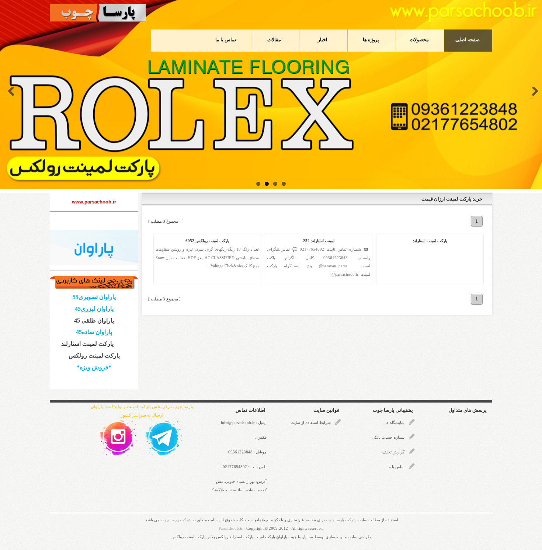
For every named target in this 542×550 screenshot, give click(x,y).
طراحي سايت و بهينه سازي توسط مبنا (339, 537)
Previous (11, 97)
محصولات (419, 39)
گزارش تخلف (393, 452)
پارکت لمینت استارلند (430, 241)
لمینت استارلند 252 (318, 241)
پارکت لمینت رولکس (94, 355)
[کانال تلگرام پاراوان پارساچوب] (163, 437)
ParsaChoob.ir (231, 528)
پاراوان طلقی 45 (94, 320)
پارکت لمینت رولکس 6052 (207, 241)
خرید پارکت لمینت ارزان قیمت (451, 199)
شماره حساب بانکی (388, 437)
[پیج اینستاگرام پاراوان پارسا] (118, 437)
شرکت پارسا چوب (341, 520)
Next (533, 97)
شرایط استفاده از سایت (311, 423)
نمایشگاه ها (394, 423)
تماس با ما (396, 467)
